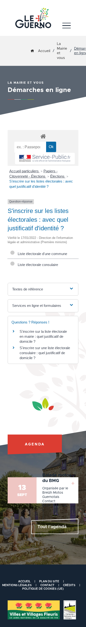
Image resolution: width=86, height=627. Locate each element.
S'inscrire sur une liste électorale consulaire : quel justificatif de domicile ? (45, 353)
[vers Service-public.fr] (45, 158)
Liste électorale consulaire (37, 265)
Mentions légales (17, 585)
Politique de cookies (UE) (43, 588)
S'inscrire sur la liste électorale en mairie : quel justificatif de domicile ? (43, 336)
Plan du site (49, 581)
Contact (47, 585)
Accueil (44, 51)
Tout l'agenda (52, 527)
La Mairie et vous (62, 51)
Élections (57, 176)
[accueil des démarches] (43, 136)
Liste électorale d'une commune (41, 254)
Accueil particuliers (24, 171)
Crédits (69, 585)
